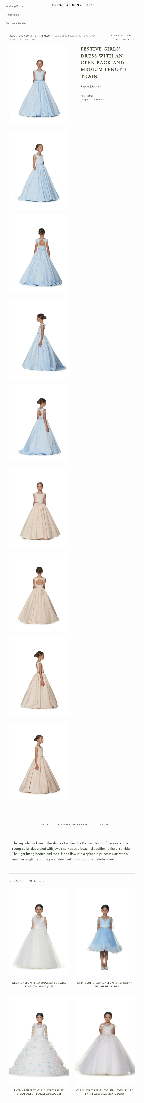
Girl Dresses (12, 14)
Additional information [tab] (72, 824)
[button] (59, 56)
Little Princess (42, 35)
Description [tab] (43, 824)
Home (12, 35)
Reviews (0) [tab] (101, 824)
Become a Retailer (16, 23)
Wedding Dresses (16, 6)
